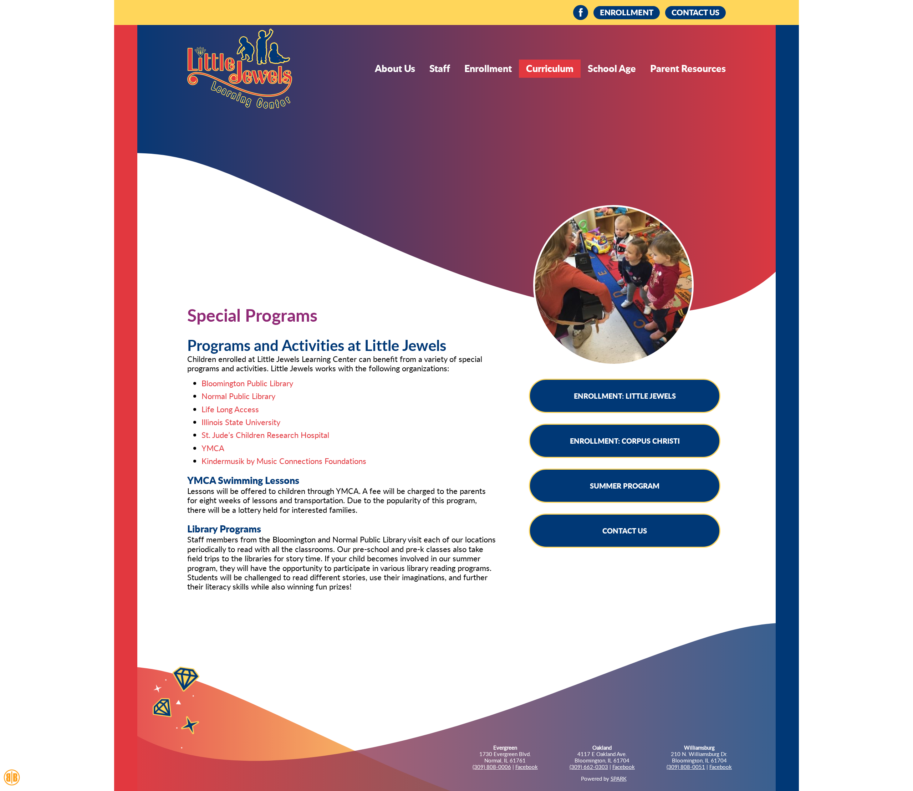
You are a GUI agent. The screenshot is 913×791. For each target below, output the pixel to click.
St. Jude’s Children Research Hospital (265, 434)
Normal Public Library (238, 396)
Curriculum (549, 68)
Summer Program (624, 486)
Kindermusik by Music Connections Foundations (284, 460)
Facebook (526, 766)
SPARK (619, 778)
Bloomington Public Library (247, 383)
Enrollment (488, 68)
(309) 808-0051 (686, 766)
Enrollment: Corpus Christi (625, 441)
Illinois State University (241, 422)
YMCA (213, 448)
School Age (612, 68)
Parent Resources (688, 68)
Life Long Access (230, 409)
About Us (395, 68)
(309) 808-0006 (492, 766)
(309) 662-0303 (589, 766)
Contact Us (624, 531)
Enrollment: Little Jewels (625, 396)
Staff (439, 68)
